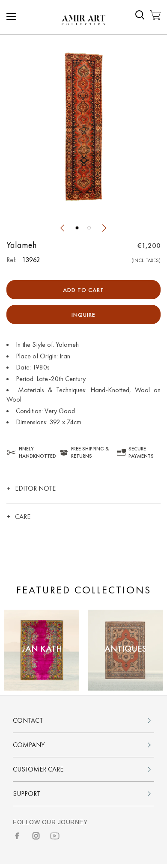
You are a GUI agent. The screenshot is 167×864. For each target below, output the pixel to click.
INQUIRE (83, 315)
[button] (77, 227)
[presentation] (62, 229)
